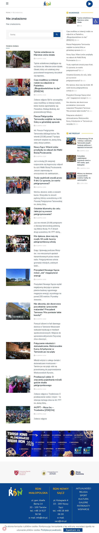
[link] (96, 21)
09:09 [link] (77, 40)
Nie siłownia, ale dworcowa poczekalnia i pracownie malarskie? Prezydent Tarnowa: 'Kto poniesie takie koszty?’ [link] (47, 309)
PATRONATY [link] (83, 505)
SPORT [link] (83, 495)
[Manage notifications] (4, 529)
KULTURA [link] (83, 499)
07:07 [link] (82, 70)
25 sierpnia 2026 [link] (40, 58)
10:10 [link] (80, 26)
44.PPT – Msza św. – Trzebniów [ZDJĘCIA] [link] (44, 409)
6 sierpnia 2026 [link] (83, 151)
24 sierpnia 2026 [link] (40, 279)
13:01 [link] (90, 111)
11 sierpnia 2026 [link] (83, 168)
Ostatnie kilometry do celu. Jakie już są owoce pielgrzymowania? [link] (47, 211)
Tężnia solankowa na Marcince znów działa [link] (44, 53)
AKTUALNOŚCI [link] (83, 488)
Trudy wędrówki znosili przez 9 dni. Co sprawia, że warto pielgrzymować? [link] (48, 180)
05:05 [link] (83, 81)
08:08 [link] (79, 60)
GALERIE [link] (83, 502)
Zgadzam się (73, 530)
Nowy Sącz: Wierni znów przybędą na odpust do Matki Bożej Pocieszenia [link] (48, 150)
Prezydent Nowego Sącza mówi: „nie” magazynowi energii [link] (46, 273)
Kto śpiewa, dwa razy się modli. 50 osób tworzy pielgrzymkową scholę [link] (46, 239)
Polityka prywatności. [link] (51, 530)
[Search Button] (56, 34)
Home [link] (8, 13)
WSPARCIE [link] (83, 509)
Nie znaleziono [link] (18, 13)
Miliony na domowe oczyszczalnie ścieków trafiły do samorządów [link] (84, 177)
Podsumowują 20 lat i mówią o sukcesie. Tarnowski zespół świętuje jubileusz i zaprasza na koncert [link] (85, 143)
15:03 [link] (89, 98)
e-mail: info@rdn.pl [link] (38, 517)
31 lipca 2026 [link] (82, 183)
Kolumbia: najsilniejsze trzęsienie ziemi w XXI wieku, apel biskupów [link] (84, 160)
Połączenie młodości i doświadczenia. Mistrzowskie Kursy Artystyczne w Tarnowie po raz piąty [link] (48, 347)
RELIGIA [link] (83, 492)
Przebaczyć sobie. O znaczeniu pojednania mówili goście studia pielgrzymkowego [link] (48, 381)
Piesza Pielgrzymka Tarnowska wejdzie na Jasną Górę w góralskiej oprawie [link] (47, 119)
